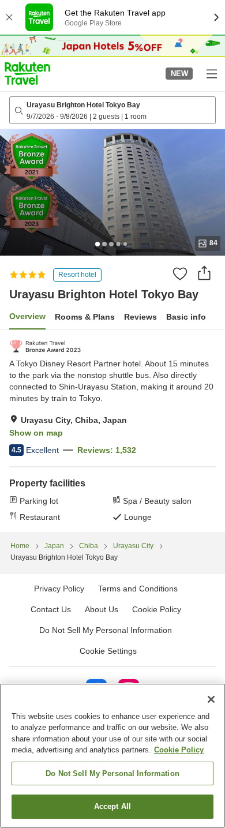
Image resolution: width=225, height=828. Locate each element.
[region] (112, 755)
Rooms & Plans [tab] (85, 316)
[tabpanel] (112, 431)
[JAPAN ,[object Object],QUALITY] (45, 346)
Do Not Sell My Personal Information (112, 773)
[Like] (180, 273)
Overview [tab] (27, 316)
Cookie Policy (179, 749)
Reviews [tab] (140, 316)
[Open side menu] (211, 73)
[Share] (204, 272)
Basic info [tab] (186, 316)
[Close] (211, 699)
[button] (27, 73)
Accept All (112, 806)
